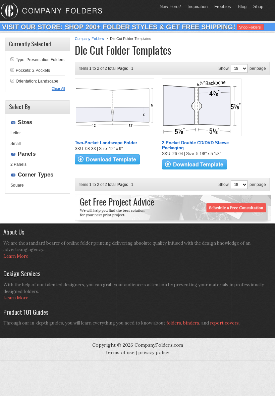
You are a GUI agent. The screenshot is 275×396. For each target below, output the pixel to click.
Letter (15, 133)
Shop (256, 6)
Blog (242, 6)
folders (173, 323)
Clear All (58, 89)
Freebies (221, 6)
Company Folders (89, 39)
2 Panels (18, 164)
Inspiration (197, 6)
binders (191, 323)
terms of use (120, 352)
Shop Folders (250, 27)
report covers (224, 323)
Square (17, 185)
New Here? (170, 6)
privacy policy (153, 352)
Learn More (15, 256)
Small (15, 143)
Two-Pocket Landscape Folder (106, 142)
